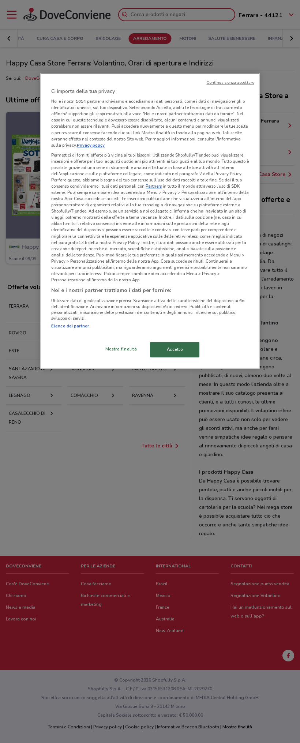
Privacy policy (91, 145)
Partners (154, 186)
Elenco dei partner (70, 326)
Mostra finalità (121, 349)
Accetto (175, 349)
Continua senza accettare (230, 82)
